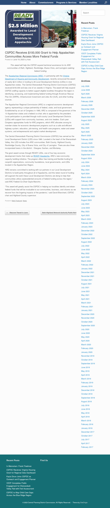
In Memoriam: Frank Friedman (19, 466)
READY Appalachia (41, 156)
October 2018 (86, 393)
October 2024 (86, 150)
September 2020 (88, 325)
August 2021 (86, 283)
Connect (63, 7)
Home (23, 2)
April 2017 (85, 443)
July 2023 (85, 203)
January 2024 (86, 185)
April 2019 (85, 375)
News (25, 200)
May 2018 (85, 413)
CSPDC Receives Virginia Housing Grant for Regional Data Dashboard (92, 37)
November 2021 (87, 276)
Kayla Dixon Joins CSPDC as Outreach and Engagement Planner (92, 47)
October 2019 (86, 359)
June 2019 (85, 367)
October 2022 (86, 234)
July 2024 (85, 162)
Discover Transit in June (17, 212)
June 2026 (85, 89)
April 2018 (85, 416)
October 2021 (86, 279)
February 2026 (87, 101)
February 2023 (87, 223)
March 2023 (86, 219)
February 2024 (87, 181)
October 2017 (86, 435)
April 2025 (85, 131)
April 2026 (85, 93)
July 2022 (85, 245)
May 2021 (85, 295)
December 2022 (87, 230)
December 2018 (87, 390)
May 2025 (85, 127)
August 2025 (86, 120)
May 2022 (85, 253)
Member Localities (88, 2)
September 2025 (88, 116)
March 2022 (86, 261)
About (32, 2)
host (29, 59)
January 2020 (86, 352)
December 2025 (87, 109)
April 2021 (85, 299)
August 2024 (86, 158)
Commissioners (45, 2)
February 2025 (87, 139)
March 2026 (86, 97)
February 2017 (87, 447)
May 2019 (85, 371)
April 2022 (85, 257)
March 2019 (86, 378)
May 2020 (85, 337)
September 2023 (88, 196)
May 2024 (85, 169)
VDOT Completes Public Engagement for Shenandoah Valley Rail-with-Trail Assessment (91, 57)
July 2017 (85, 439)
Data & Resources (29, 7)
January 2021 (86, 310)
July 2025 (85, 124)
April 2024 (85, 173)
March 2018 (86, 420)
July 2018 (85, 405)
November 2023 (87, 188)
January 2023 (86, 226)
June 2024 (85, 165)
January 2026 (86, 105)
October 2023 (86, 192)
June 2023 (85, 207)
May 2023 (85, 211)
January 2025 (86, 143)
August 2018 (86, 401)
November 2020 (87, 317)
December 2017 (87, 431)
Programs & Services (66, 2)
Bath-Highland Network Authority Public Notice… (62, 212)
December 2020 (87, 314)
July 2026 (85, 86)
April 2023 (85, 215)
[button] (106, 2)
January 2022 (86, 268)
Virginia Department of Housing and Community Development (37, 77)
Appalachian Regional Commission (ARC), (26, 75)
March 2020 (86, 344)
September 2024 (88, 154)
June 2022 (85, 249)
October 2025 (86, 112)
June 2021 (85, 291)
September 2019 (88, 363)
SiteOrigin (84, 502)
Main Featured (17, 200)
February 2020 (87, 348)
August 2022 (86, 241)
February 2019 (87, 382)
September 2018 (88, 397)
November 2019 (87, 355)
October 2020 (86, 321)
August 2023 (86, 200)
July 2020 (85, 329)
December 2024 (87, 147)
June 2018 (85, 409)
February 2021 (87, 306)
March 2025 (86, 135)
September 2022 (88, 238)
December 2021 (87, 272)
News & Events (48, 7)
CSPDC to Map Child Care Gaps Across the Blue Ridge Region (93, 68)
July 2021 (85, 287)
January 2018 (86, 428)
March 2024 (86, 177)
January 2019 (86, 386)
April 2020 (85, 340)
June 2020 (85, 333)
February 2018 (87, 424)
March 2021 (86, 302)
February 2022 (87, 264)
